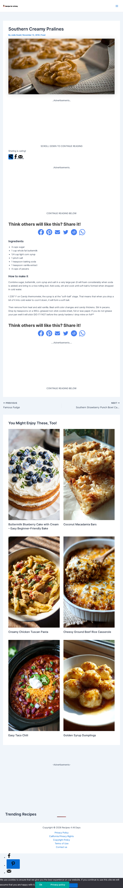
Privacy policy (58, 884)
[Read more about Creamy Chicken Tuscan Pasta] (34, 582)
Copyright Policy (61, 840)
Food (43, 35)
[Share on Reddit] (74, 232)
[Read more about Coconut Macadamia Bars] (89, 474)
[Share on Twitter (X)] (66, 232)
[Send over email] (9, 872)
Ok (40, 884)
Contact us (61, 847)
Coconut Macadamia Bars (80, 524)
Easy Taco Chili (18, 735)
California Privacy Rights (61, 836)
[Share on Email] (57, 232)
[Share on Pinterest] (49, 232)
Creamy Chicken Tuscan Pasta (28, 631)
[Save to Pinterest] (13, 864)
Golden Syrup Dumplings (79, 735)
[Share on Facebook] (41, 232)
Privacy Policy (62, 832)
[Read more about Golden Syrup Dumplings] (89, 685)
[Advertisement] (62, 123)
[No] (73, 885)
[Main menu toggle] (117, 6)
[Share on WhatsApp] (82, 232)
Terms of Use (61, 843)
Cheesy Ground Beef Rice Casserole (87, 631)
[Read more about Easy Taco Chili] (34, 685)
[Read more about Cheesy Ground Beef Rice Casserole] (89, 582)
